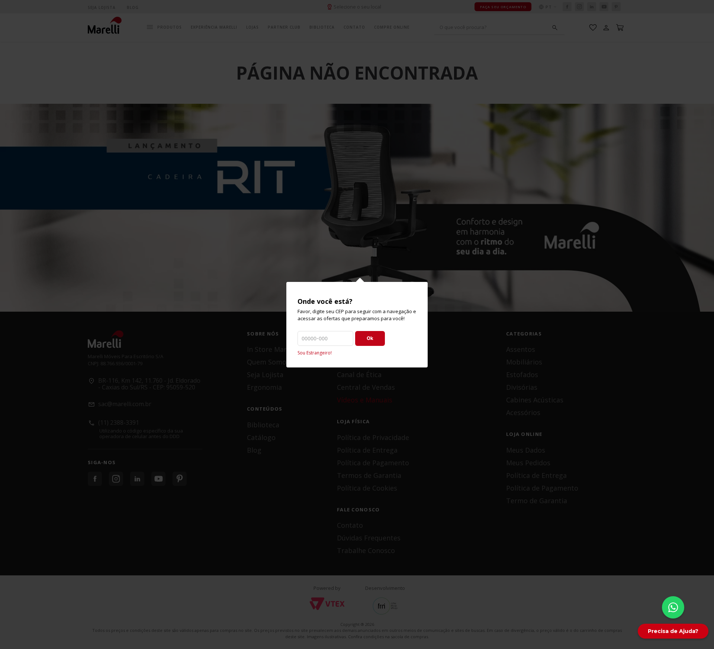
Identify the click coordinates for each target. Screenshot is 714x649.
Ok (370, 338)
